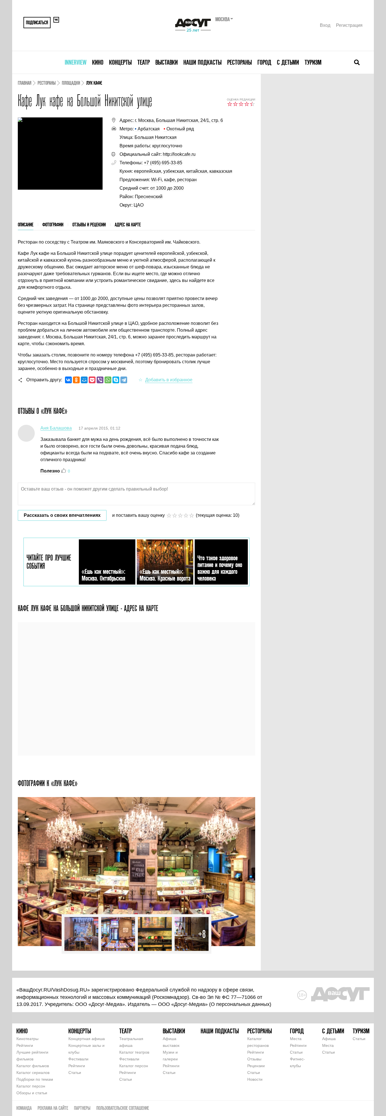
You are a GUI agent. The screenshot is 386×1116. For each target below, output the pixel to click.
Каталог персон (30, 1086)
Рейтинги (24, 1045)
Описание (25, 224)
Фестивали (78, 1059)
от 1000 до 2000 (167, 188)
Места (296, 1038)
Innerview (75, 62)
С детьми (288, 62)
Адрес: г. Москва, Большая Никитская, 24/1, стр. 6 (171, 120)
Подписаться (37, 22)
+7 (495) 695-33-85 (163, 162)
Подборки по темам (34, 1079)
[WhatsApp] (108, 380)
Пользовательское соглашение (122, 1108)
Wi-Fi (156, 179)
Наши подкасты (202, 62)
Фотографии (52, 224)
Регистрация (349, 25)
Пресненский (148, 196)
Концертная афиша (86, 1038)
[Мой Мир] (84, 380)
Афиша (329, 1038)
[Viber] (100, 380)
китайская (196, 171)
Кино (97, 62)
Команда (24, 1108)
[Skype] (115, 380)
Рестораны (239, 62)
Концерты (120, 62)
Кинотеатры (27, 1038)
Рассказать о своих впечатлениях (62, 515)
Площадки (71, 83)
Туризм (313, 62)
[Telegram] (123, 380)
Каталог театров (134, 1052)
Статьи (74, 1072)
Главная (24, 83)
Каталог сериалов (32, 1072)
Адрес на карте (128, 224)
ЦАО (139, 205)
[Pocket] (92, 380)
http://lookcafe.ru (179, 154)
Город (264, 62)
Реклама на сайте (53, 1108)
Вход (325, 25)
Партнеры (82, 1108)
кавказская (220, 171)
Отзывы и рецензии (89, 224)
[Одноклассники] (76, 380)
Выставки (166, 62)
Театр (143, 62)
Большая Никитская (156, 137)
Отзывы (254, 1059)
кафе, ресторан (180, 179)
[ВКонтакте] (68, 380)
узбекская (173, 171)
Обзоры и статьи (31, 1093)
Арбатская (147, 128)
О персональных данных (240, 1004)
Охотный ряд (179, 128)
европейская (147, 171)
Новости (255, 1079)
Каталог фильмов (32, 1066)
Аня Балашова (56, 428)
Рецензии (256, 1066)
